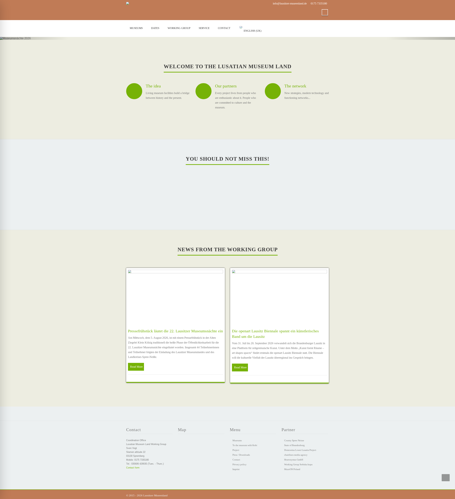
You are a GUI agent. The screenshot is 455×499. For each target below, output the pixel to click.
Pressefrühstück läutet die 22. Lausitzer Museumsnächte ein (175, 331)
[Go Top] (446, 477)
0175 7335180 (319, 3)
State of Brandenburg (294, 445)
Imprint (236, 469)
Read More (136, 366)
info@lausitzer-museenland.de (290, 3)
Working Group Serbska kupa (298, 464)
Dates (155, 28)
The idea (153, 86)
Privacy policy (239, 464)
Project (235, 450)
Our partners (226, 86)
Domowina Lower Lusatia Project (300, 450)
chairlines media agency (295, 455)
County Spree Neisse (294, 440)
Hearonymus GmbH (293, 459)
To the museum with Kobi (244, 445)
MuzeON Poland (292, 469)
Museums (136, 28)
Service (204, 28)
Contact (224, 28)
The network (295, 86)
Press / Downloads (241, 455)
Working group (179, 28)
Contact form (133, 467)
